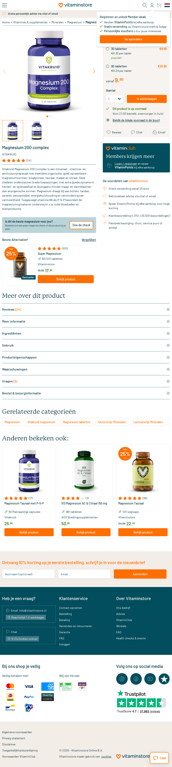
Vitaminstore (46, 264)
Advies (120, 614)
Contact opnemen (70, 607)
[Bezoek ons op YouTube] (150, 679)
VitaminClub (124, 620)
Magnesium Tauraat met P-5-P (24, 503)
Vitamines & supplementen (30, 22)
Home (6, 22)
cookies (106, 756)
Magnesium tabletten (77, 422)
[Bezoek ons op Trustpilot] (164, 679)
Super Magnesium (49, 253)
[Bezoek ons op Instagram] (122, 679)
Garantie (64, 632)
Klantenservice (73, 598)
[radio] (107, 48)
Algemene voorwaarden (17, 732)
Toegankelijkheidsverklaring (20, 750)
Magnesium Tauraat (131, 503)
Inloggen (64, 644)
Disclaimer (9, 744)
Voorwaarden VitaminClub (18, 756)
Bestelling (65, 614)
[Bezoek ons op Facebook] (136, 679)
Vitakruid (9, 154)
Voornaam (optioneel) (18, 574)
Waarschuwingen (14, 369)
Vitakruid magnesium (41, 422)
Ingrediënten (11, 333)
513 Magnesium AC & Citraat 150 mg (84, 503)
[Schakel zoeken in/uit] (145, 5)
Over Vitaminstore (133, 598)
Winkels (121, 626)
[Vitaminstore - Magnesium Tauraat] (143, 471)
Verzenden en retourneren (75, 626)
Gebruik (8, 345)
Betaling (64, 620)
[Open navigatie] (4, 5)
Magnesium (74, 22)
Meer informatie (13, 321)
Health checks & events (131, 638)
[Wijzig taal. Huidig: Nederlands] (167, 5)
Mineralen (57, 22)
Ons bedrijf (123, 607)
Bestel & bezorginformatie (21, 393)
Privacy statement (13, 738)
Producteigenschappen (19, 357)
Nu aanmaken (133, 39)
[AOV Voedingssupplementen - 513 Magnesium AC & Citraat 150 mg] (86, 471)
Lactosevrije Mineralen (148, 422)
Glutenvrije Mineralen (112, 422)
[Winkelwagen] (159, 5)
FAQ (61, 638)
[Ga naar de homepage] (75, 5)
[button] (66, 248)
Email (64, 574)
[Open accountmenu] (152, 5)
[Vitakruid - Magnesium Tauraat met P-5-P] (29, 471)
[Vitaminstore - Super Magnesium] (20, 265)
